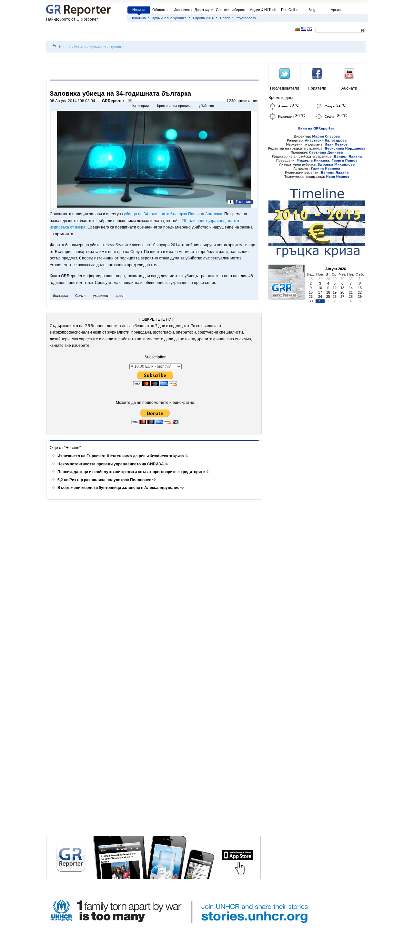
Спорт (225, 18)
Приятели (317, 88)
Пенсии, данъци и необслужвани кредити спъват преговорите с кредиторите (131, 472)
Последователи (284, 88)
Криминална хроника (169, 18)
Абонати (349, 88)
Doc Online (289, 10)
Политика (138, 18)
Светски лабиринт (231, 10)
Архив (336, 10)
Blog (311, 10)
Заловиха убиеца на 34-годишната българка (120, 93)
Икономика (183, 10)
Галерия (243, 201)
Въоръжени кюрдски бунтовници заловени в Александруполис (118, 487)
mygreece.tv (246, 18)
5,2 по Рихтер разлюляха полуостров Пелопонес (104, 480)
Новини (138, 10)
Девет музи (204, 10)
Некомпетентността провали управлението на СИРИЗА (111, 464)
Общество (160, 10)
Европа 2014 (203, 18)
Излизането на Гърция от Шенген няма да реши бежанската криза (121, 456)
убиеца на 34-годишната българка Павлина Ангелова (173, 214)
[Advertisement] (155, 66)
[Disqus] (155, 586)
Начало (65, 47)
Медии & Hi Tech (262, 10)
